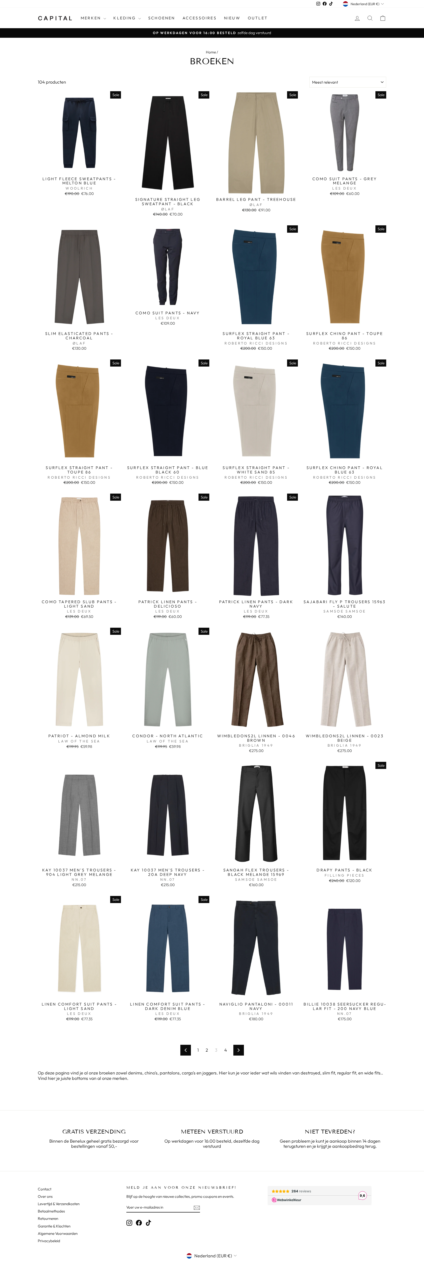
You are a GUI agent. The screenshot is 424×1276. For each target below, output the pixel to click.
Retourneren (48, 1218)
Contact (44, 1189)
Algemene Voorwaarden (58, 1233)
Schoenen (161, 17)
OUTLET (258, 17)
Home (211, 52)
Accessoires (200, 17)
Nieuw (232, 17)
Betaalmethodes (51, 1211)
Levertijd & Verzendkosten (59, 1203)
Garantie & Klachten (54, 1226)
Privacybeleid (49, 1240)
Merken (91, 17)
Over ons (45, 1196)
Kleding (125, 17)
